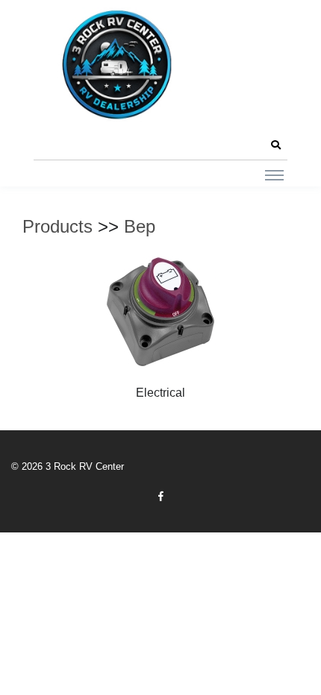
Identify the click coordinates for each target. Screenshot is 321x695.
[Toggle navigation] (274, 174)
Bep (139, 226)
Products (57, 226)
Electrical (160, 392)
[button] (275, 145)
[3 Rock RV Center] (115, 64)
